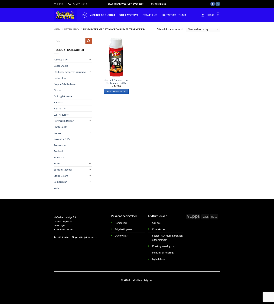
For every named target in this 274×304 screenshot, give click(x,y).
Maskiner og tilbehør (102, 15)
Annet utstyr (61, 59)
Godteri (58, 90)
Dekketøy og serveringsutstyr (70, 71)
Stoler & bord (61, 175)
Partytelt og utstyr (64, 120)
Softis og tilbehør (63, 169)
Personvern (121, 222)
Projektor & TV (62, 138)
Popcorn (58, 132)
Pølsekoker (60, 145)
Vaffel (57, 187)
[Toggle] (90, 59)
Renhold (58, 151)
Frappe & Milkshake (64, 84)
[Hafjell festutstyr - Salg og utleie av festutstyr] (65, 15)
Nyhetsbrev (158, 258)
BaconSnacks (61, 65)
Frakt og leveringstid (163, 246)
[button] (203, 15)
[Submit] (88, 41)
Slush (57, 163)
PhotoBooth (60, 126)
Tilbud (182, 15)
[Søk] (84, 15)
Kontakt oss (169, 15)
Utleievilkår (121, 235)
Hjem (57, 29)
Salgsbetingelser (124, 229)
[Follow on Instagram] (217, 4)
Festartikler (150, 15)
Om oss (156, 222)
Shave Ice (59, 157)
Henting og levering (162, 252)
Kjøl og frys (60, 108)
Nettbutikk (71, 29)
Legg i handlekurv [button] (116, 91)
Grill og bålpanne (63, 96)
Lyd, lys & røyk (61, 114)
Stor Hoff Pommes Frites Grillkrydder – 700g (116, 81)
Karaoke (58, 102)
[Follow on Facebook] (212, 4)
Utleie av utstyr (128, 15)
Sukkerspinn (60, 181)
